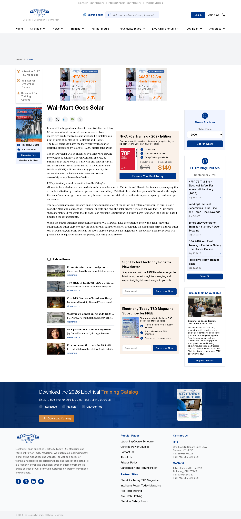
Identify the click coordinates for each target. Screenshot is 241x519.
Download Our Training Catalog (29, 96)
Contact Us (127, 452)
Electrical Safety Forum (134, 501)
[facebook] (50, 119)
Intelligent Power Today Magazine (125, 3)
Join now (213, 14)
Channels (35, 28)
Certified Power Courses (134, 446)
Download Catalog (59, 418)
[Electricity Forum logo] (39, 13)
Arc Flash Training (131, 490)
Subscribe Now (164, 291)
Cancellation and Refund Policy (139, 467)
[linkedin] (65, 119)
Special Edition (29, 149)
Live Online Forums (164, 28)
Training (75, 28)
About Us (126, 457)
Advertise (215, 28)
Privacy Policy (129, 462)
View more (72, 275)
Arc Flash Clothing (154, 3)
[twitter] (57, 119)
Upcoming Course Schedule (137, 441)
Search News (205, 143)
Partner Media (100, 28)
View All (205, 276)
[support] (72, 119)
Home (19, 28)
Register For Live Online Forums (28, 84)
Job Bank (192, 28)
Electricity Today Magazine (91, 3)
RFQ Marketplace (130, 28)
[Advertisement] (113, 246)
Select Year (205, 129)
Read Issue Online (30, 145)
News (56, 28)
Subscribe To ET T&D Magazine (30, 73)
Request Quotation (205, 360)
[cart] (223, 15)
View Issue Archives (28, 160)
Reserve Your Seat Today (147, 176)
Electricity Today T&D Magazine (139, 480)
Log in (198, 14)
